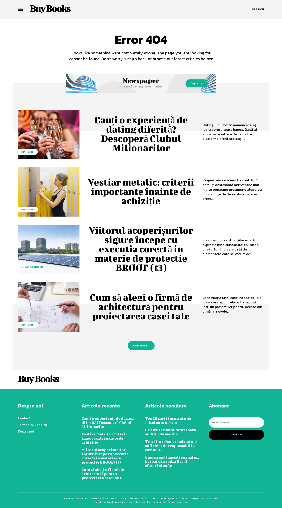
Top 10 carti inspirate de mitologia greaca (168, 420)
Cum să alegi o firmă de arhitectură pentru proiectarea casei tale (141, 306)
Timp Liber (27, 152)
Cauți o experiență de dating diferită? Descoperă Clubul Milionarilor (141, 133)
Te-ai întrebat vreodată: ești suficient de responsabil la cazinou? (171, 445)
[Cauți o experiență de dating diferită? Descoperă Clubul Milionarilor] (48, 134)
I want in (236, 434)
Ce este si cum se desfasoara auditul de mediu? (170, 432)
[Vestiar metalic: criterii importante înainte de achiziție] (48, 191)
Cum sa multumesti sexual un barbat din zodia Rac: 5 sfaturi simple (172, 461)
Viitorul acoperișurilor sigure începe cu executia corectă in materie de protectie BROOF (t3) (141, 249)
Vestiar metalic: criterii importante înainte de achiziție (141, 191)
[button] (258, 9)
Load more (139, 345)
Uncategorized (31, 267)
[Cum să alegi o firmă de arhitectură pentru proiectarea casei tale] (48, 307)
